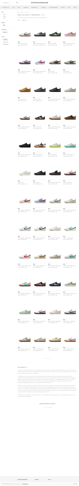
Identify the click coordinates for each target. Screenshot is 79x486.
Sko (18, 12)
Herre (4, 14)
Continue (75, 483)
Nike (4, 25)
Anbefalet (5, 39)
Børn (4, 18)
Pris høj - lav (5, 40)
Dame (4, 16)
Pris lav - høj (5, 42)
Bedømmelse (5, 44)
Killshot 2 (5, 32)
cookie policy (25, 483)
